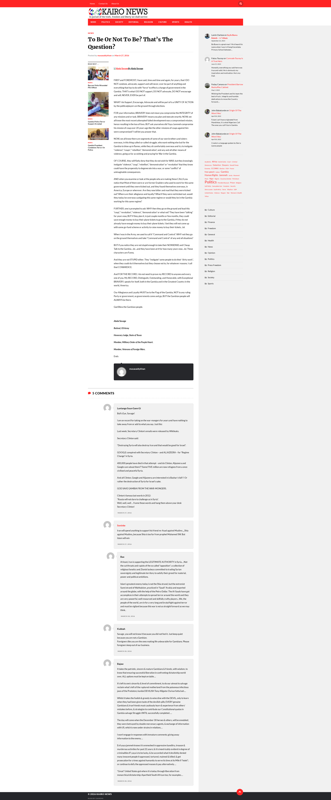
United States (209, 193)
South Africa (217, 189)
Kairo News (104, 794)
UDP (235, 189)
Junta (230, 175)
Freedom (212, 228)
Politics (105, 22)
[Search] (240, 3)
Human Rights (211, 175)
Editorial (134, 22)
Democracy (208, 165)
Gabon (218, 172)
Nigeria (217, 179)
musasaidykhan (104, 55)
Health (188, 22)
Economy (207, 168)
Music (206, 179)
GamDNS (99, 798)
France (232, 168)
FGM (227, 168)
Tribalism (230, 189)
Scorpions (226, 186)
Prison (232, 183)
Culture (162, 22)
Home (92, 3)
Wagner (223, 193)
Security (233, 186)
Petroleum (235, 179)
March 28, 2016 (128, 616)
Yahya (207, 196)
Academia (208, 162)
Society (119, 22)
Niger (211, 179)
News (93, 22)
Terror (224, 189)
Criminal (234, 162)
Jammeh (223, 175)
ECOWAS (215, 168)
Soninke (121, 525)
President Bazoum (223, 183)
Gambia (225, 171)
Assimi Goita (222, 162)
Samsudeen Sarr (217, 186)
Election (222, 168)
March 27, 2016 (122, 55)
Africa (214, 161)
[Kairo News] (165, 13)
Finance (211, 222)
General (211, 234)
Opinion (211, 253)
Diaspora (225, 165)
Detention (217, 165)
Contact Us (103, 3)
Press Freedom (214, 265)
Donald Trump (234, 165)
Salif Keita (208, 186)
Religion (148, 22)
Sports (175, 22)
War (228, 193)
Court (229, 162)
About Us (115, 3)
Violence (217, 193)
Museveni (236, 175)
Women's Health (236, 193)
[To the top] (240, 792)
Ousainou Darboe (225, 179)
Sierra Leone (209, 189)
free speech (210, 172)
